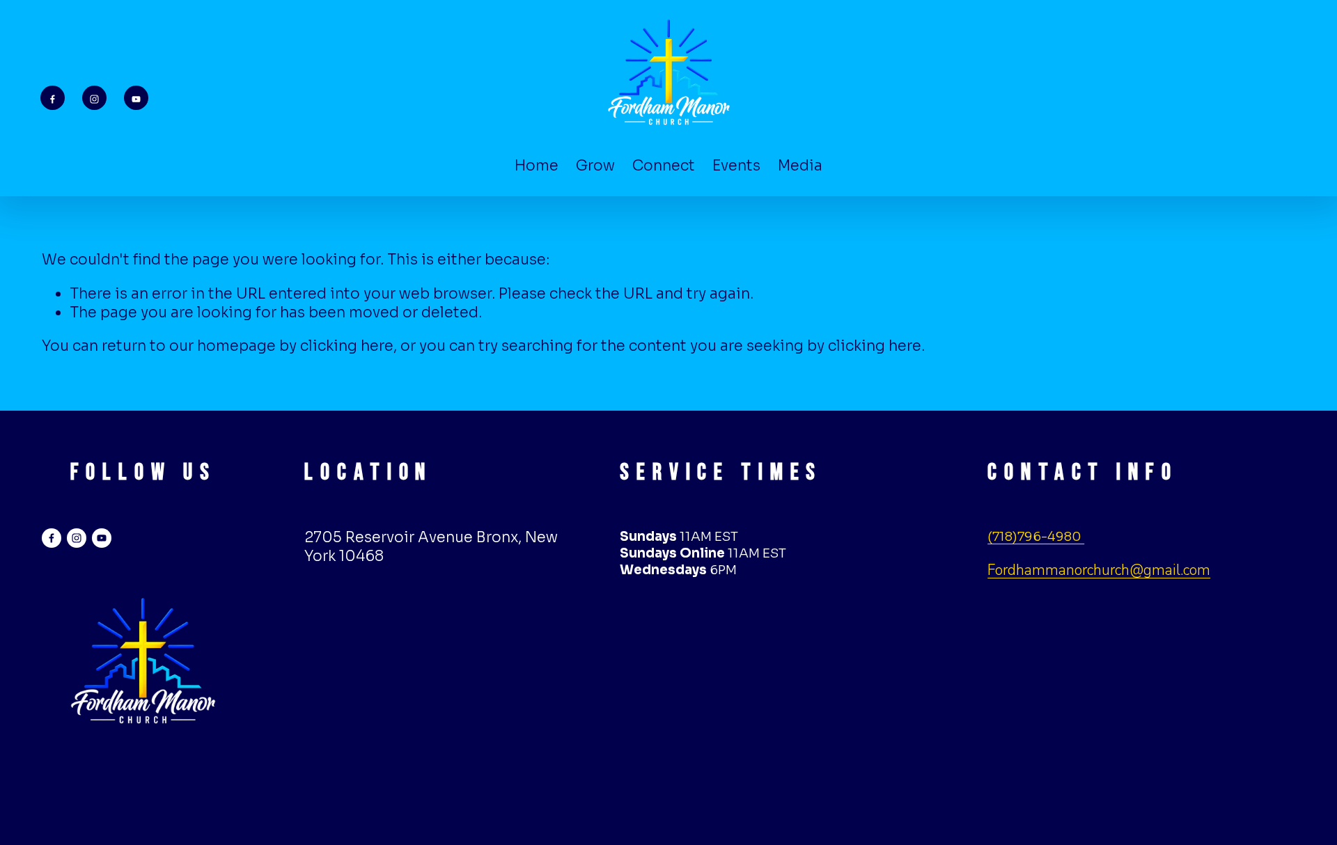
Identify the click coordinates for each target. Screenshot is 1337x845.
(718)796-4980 (1035, 536)
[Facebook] (52, 98)
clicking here (346, 346)
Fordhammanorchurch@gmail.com (1098, 570)
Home (536, 166)
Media (800, 166)
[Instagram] (94, 98)
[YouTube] (136, 98)
